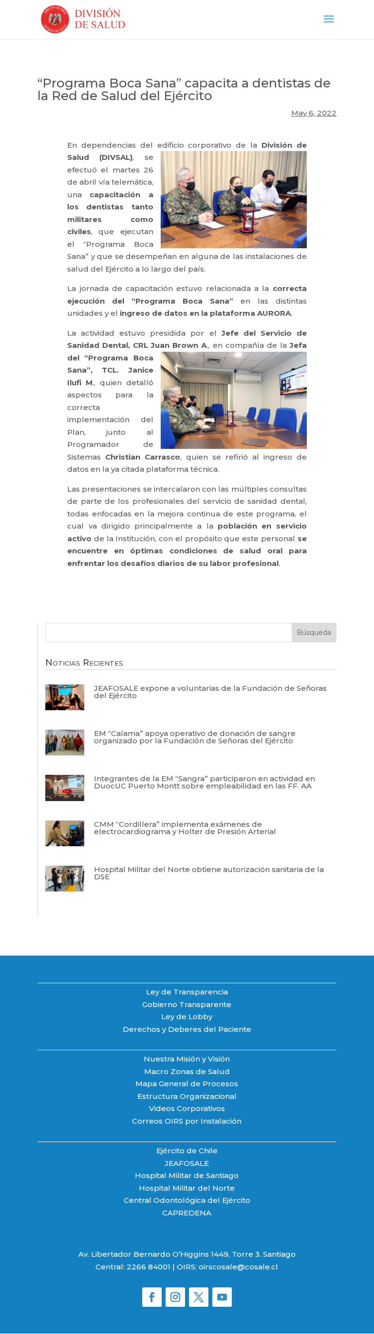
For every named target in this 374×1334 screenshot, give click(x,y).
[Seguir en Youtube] (222, 1297)
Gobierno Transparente (186, 1004)
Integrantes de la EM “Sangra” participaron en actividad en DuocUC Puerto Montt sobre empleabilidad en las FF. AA (204, 782)
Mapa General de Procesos (186, 1083)
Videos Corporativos (187, 1108)
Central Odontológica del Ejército (187, 1200)
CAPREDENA (186, 1212)
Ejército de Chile (187, 1150)
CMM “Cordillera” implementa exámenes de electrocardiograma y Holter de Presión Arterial (185, 828)
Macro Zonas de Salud (187, 1071)
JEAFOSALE (187, 1163)
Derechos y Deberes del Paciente (187, 1029)
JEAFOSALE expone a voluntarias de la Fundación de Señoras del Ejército (210, 692)
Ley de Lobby (186, 1016)
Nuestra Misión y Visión (187, 1058)
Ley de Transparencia (187, 991)
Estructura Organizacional (187, 1096)
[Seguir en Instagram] (175, 1297)
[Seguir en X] (198, 1297)
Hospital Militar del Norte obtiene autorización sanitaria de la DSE (209, 873)
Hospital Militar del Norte (187, 1188)
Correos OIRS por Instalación (187, 1121)
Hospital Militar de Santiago (187, 1175)
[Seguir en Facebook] (152, 1297)
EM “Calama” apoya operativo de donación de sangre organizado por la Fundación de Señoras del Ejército (195, 737)
